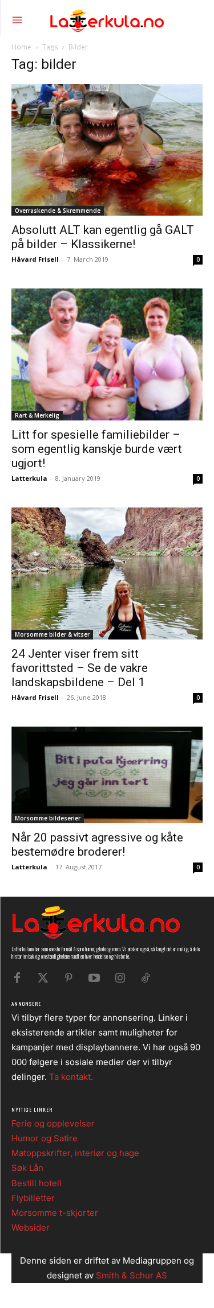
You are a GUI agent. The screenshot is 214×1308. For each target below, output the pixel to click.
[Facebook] (17, 978)
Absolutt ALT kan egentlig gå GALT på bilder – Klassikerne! (102, 237)
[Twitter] (43, 978)
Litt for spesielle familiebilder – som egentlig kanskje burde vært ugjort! (96, 449)
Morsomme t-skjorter (54, 1212)
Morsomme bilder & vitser (52, 634)
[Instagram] (120, 978)
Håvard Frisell (35, 259)
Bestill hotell (36, 1183)
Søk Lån (27, 1167)
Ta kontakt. (71, 1076)
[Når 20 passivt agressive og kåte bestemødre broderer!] (107, 775)
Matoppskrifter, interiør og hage (75, 1153)
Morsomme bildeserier (47, 818)
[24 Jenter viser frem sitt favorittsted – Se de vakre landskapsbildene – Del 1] (107, 573)
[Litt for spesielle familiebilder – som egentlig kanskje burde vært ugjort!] (107, 354)
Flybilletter (33, 1198)
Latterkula (29, 478)
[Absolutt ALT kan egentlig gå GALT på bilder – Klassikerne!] (107, 150)
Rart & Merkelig (37, 415)
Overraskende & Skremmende (57, 210)
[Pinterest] (68, 978)
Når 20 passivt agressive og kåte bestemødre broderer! (97, 845)
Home (21, 47)
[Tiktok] (145, 978)
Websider (30, 1227)
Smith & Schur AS (131, 1275)
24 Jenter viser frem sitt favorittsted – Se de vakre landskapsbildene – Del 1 (79, 668)
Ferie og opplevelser (53, 1123)
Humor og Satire (44, 1138)
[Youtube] (94, 978)
